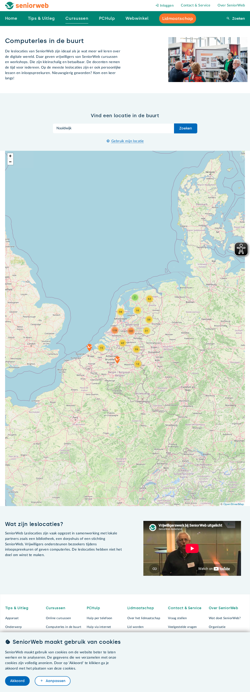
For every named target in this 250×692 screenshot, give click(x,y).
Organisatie (217, 627)
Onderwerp (13, 627)
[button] (117, 360)
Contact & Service (195, 5)
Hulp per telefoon (99, 618)
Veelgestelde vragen (182, 627)
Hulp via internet (99, 627)
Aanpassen (55, 681)
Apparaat (12, 618)
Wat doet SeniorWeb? (225, 618)
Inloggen (166, 5)
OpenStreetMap (233, 504)
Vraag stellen (177, 618)
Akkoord (17, 681)
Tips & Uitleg (17, 608)
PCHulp (93, 608)
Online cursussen (58, 618)
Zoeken (238, 18)
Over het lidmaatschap (143, 618)
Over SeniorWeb (231, 5)
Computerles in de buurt (63, 627)
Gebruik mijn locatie (127, 141)
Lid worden (135, 627)
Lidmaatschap (140, 608)
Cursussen (55, 608)
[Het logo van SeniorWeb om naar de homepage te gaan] (27, 5)
